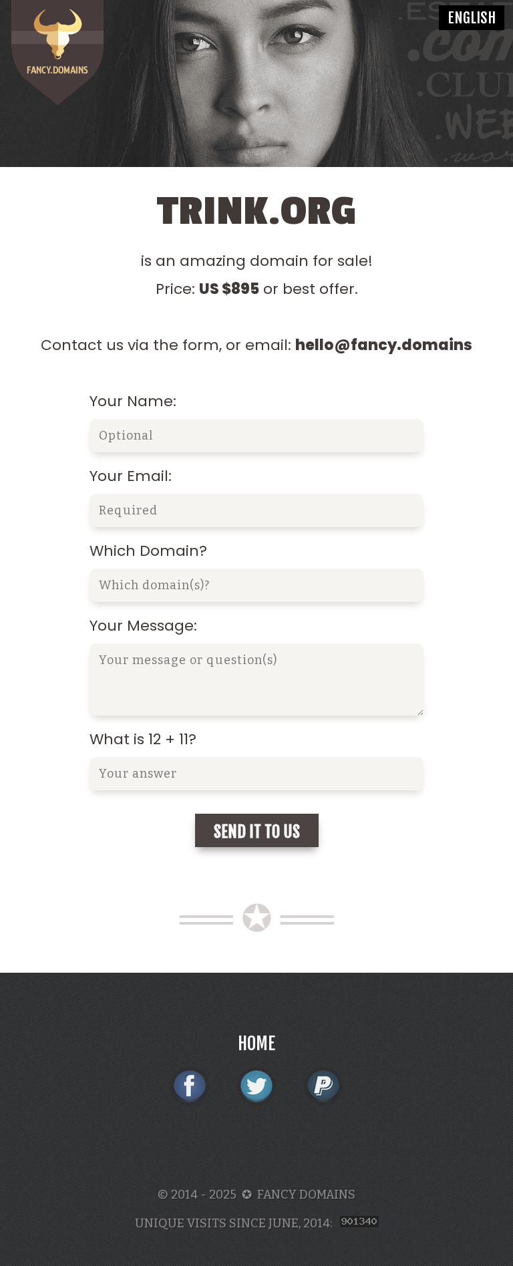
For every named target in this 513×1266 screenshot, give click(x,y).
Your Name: (133, 401)
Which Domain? (148, 550)
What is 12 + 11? (143, 739)
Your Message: (143, 625)
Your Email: (131, 476)
